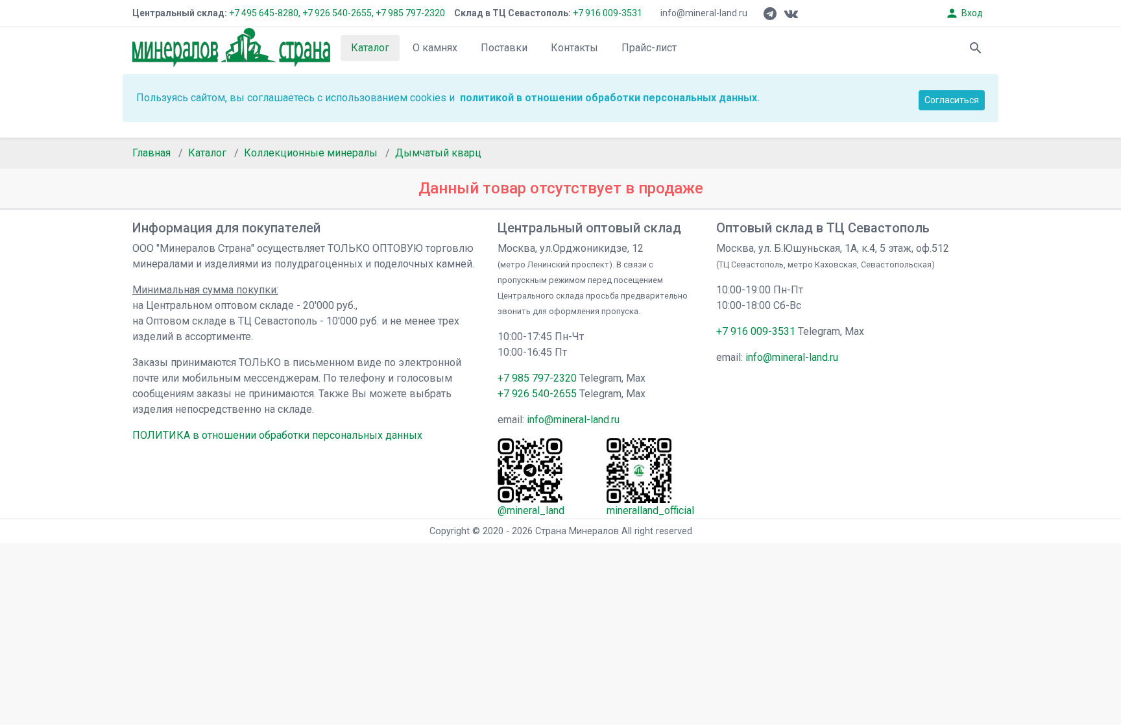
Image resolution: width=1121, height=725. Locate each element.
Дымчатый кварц (438, 153)
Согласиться (951, 100)
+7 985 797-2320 (410, 13)
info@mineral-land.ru (703, 13)
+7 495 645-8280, (264, 13)
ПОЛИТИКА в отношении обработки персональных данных (277, 435)
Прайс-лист (649, 48)
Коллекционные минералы (311, 153)
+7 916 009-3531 (606, 13)
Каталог (370, 48)
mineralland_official (650, 510)
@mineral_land (531, 510)
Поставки (504, 48)
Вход (964, 13)
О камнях (435, 48)
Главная (151, 153)
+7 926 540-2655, (338, 13)
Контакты (574, 48)
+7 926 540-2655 (537, 393)
